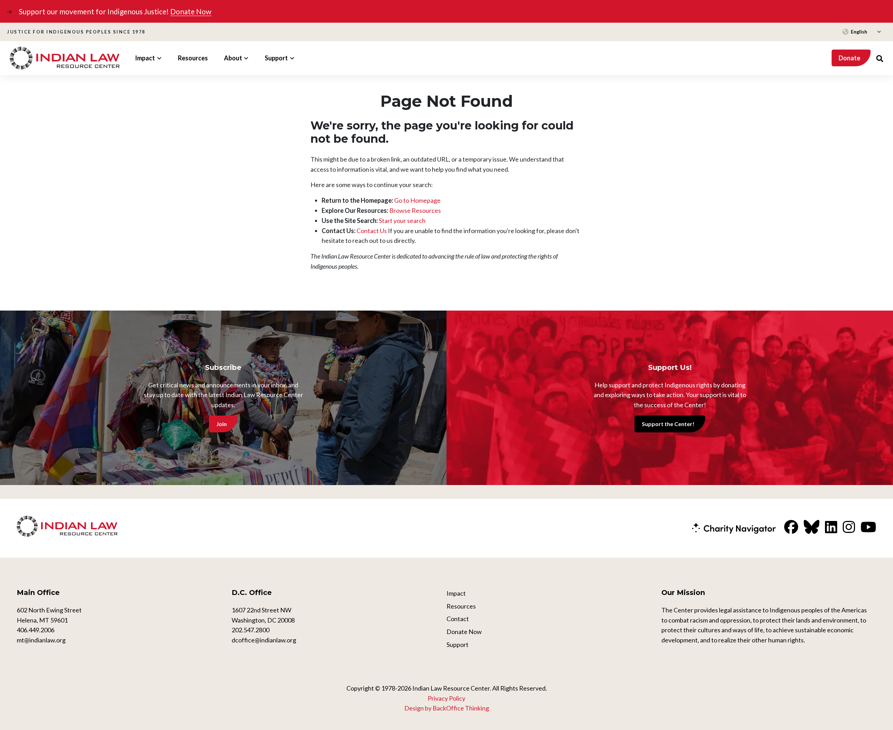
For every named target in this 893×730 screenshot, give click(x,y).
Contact (457, 619)
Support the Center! (668, 423)
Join (221, 423)
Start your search (402, 220)
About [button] (233, 58)
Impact (456, 593)
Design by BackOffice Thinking (446, 708)
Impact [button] (145, 58)
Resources (193, 58)
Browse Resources (415, 210)
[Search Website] (879, 58)
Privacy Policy (446, 698)
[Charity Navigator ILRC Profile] (734, 527)
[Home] (65, 58)
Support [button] (276, 58)
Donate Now (190, 11)
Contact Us (372, 230)
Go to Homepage (417, 200)
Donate (849, 58)
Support (457, 644)
